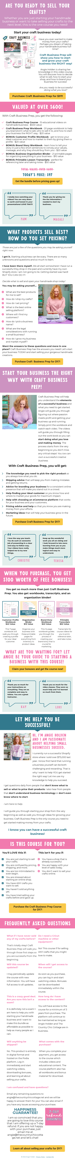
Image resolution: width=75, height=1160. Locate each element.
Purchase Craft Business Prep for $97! (37, 96)
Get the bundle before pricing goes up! (37, 181)
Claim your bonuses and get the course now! (37, 668)
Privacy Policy (40, 1157)
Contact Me (50, 1157)
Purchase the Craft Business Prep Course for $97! (37, 908)
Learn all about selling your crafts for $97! (37, 1148)
